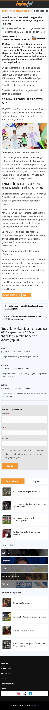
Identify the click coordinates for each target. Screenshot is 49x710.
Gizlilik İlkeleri (6, 668)
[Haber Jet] (24, 4)
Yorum (5, 413)
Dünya (5, 568)
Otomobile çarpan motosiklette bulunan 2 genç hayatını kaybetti (24, 307)
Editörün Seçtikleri (22, 11)
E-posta (6, 438)
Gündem (26, 295)
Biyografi (6, 561)
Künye (3, 689)
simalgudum (42, 38)
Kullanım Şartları (7, 684)
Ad (4, 427)
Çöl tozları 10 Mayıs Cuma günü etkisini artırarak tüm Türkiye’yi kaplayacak (21, 317)
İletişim (4, 679)
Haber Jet (6, 11)
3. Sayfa (5, 553)
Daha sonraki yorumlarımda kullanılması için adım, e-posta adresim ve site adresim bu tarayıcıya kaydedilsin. (24, 454)
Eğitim (5, 584)
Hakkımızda (5, 673)
